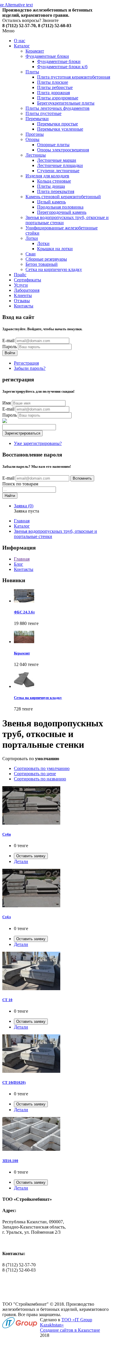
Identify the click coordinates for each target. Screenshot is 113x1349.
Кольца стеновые (54, 181)
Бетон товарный (41, 264)
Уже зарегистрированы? (38, 443)
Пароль (9, 346)
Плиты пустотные (43, 113)
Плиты (32, 71)
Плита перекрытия (55, 191)
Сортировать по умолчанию (42, 768)
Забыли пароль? (29, 368)
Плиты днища (51, 186)
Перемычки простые (57, 123)
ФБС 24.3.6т (24, 612)
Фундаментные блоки (47, 56)
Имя (6, 402)
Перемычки (37, 118)
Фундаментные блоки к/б (62, 66)
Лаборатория (26, 290)
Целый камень (51, 201)
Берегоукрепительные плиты (65, 103)
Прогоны (34, 134)
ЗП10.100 (10, 1161)
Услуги (21, 285)
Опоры (32, 139)
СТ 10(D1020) (13, 1082)
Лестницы (35, 155)
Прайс (20, 274)
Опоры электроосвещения (63, 149)
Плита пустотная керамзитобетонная (73, 77)
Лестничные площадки (60, 165)
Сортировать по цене (35, 773)
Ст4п (6, 834)
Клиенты (23, 295)
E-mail (8, 340)
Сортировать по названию (40, 778)
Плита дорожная (53, 92)
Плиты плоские (52, 82)
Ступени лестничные (58, 170)
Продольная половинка (60, 207)
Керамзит (34, 51)
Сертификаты (27, 279)
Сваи (30, 253)
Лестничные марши (56, 160)
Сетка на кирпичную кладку (53, 269)
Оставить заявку (30, 856)
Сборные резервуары (46, 259)
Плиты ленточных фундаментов (57, 108)
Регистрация (26, 363)
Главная (22, 520)
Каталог (22, 45)
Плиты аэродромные (57, 97)
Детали (21, 861)
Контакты (23, 305)
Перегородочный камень (61, 212)
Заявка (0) (23, 505)
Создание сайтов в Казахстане (70, 1330)
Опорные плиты (53, 144)
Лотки (31, 238)
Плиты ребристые (55, 87)
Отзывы (22, 300)
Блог (18, 564)
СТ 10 (7, 1000)
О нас (19, 40)
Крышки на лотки (55, 248)
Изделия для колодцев (47, 175)
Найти (10, 495)
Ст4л (6, 917)
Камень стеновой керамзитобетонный (63, 196)
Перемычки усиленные (60, 129)
